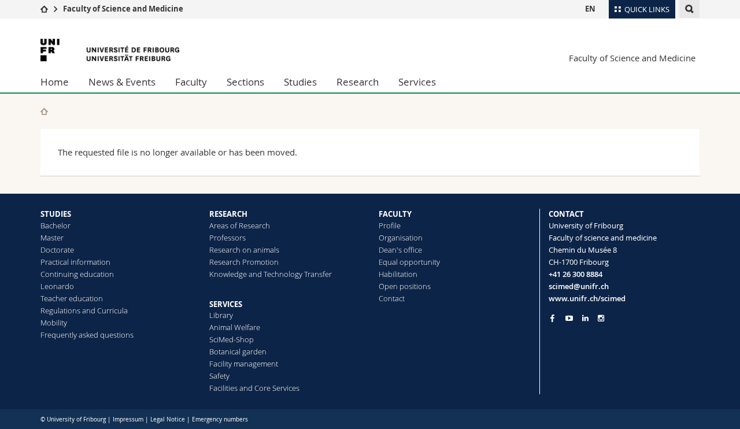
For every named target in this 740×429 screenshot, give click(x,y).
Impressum (128, 419)
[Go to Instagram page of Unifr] (601, 318)
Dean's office (400, 250)
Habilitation (398, 274)
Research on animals (244, 250)
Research (357, 81)
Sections (245, 81)
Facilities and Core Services (254, 388)
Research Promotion (244, 262)
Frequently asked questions (87, 335)
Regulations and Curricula (84, 310)
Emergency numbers (220, 419)
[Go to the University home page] (109, 50)
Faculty (191, 81)
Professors (227, 237)
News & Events (122, 81)
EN (590, 8)
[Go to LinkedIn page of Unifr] (585, 318)
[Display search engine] (689, 9)
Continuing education (77, 274)
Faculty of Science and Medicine (123, 8)
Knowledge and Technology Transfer (270, 274)
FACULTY (395, 214)
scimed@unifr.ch (579, 286)
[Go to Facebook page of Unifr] (552, 318)
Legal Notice (167, 419)
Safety (219, 376)
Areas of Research (239, 225)
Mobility (53, 322)
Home (54, 81)
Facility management (243, 363)
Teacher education (71, 298)
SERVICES (225, 304)
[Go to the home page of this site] (44, 111)
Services (417, 81)
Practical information (75, 262)
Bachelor (55, 225)
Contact (392, 298)
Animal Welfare (234, 327)
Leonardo (57, 286)
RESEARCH (228, 214)
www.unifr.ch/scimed (587, 298)
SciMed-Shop (231, 339)
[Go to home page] (44, 8)
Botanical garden (238, 351)
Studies (300, 81)
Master (52, 237)
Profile (390, 225)
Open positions (405, 286)
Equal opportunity (409, 262)
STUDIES (55, 214)
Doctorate (57, 250)
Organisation (401, 237)
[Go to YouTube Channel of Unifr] (569, 318)
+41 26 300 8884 (575, 274)
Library (221, 315)
